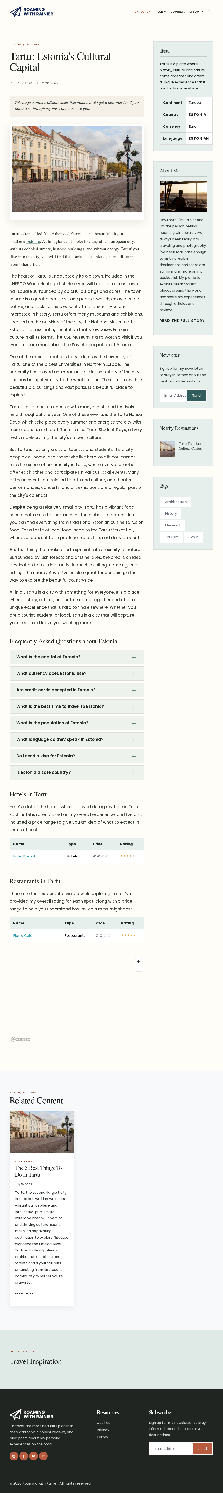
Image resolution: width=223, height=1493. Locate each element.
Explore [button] (141, 11)
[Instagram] (14, 1456)
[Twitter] (33, 1456)
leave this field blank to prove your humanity (172, 401)
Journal (178, 11)
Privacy (103, 1429)
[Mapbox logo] (20, 1039)
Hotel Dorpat (24, 856)
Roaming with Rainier (40, 1483)
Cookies (103, 1422)
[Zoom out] (138, 968)
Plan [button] (159, 11)
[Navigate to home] (31, 11)
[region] (77, 999)
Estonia (32, 44)
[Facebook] (24, 1456)
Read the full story (182, 320)
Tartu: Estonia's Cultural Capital (190, 446)
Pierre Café (22, 935)
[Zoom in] (138, 961)
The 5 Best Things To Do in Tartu (38, 1171)
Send (196, 395)
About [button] (195, 11)
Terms (102, 1437)
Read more (24, 1293)
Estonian (199, 138)
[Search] (209, 12)
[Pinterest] (43, 1456)
